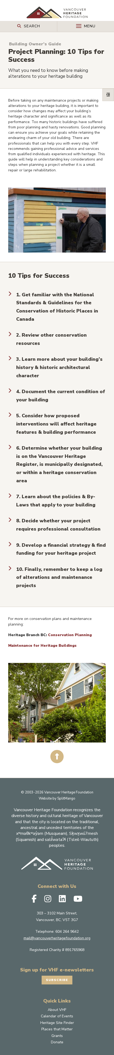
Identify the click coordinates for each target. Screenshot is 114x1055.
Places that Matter (57, 1029)
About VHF (57, 1009)
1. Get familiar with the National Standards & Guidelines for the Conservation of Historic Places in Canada (57, 307)
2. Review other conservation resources (51, 339)
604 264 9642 (67, 931)
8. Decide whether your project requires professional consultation (58, 525)
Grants (57, 1035)
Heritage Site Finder (57, 1022)
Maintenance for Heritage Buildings (42, 645)
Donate (57, 1042)
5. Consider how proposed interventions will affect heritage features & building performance (56, 424)
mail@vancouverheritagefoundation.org (57, 938)
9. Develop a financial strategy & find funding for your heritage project (61, 549)
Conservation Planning (70, 634)
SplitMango (66, 798)
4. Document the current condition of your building (60, 395)
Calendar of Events (57, 1016)
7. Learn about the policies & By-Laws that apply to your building (55, 500)
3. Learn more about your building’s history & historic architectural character (59, 367)
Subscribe (57, 980)
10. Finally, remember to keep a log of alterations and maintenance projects (59, 577)
